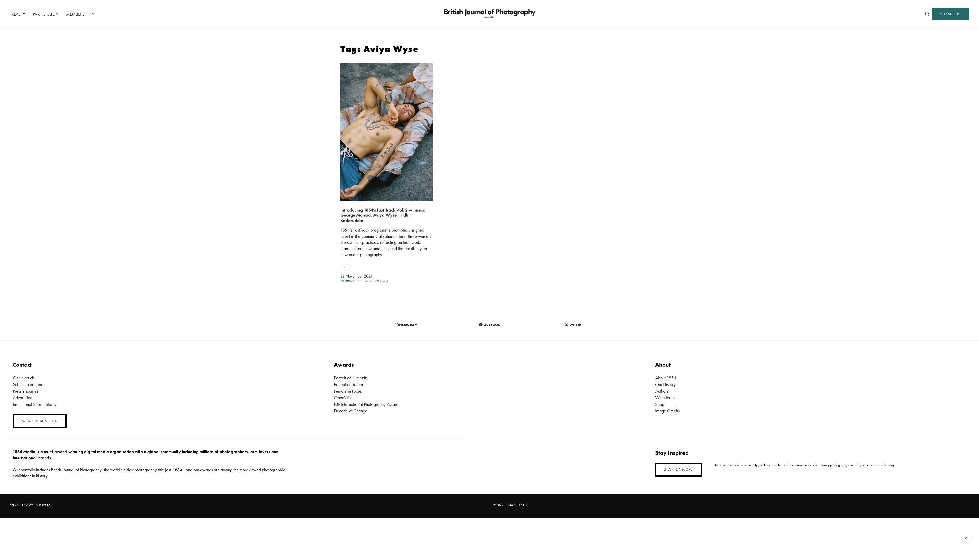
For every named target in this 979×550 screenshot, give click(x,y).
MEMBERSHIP (78, 14)
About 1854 (665, 378)
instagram (407, 324)
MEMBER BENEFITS (40, 420)
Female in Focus (348, 391)
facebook (491, 324)
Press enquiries (25, 391)
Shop (659, 404)
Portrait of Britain (348, 384)
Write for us (665, 398)
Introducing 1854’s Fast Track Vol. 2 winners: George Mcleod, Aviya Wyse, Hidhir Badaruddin (382, 215)
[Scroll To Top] (966, 537)
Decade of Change (350, 411)
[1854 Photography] (489, 14)
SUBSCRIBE (951, 14)
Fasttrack (347, 280)
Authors (661, 391)
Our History (665, 384)
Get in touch (23, 378)
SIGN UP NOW (678, 469)
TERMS (14, 505)
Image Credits (667, 411)
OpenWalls (344, 398)
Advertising (22, 398)
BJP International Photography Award (366, 404)
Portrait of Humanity (351, 378)
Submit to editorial (28, 384)
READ (16, 14)
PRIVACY (27, 505)
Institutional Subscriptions (34, 404)
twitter (574, 324)
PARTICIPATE (44, 14)
